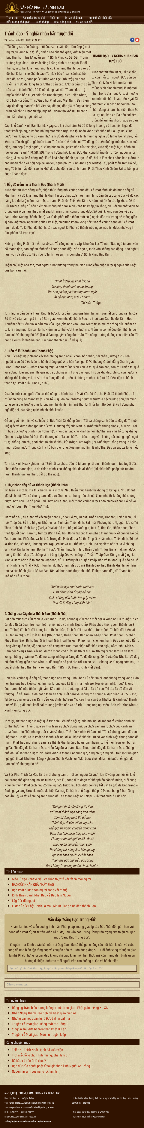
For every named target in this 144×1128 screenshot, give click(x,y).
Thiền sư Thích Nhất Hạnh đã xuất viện (37, 1050)
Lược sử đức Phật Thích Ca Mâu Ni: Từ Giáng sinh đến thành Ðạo (54, 906)
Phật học (55, 18)
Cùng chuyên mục (18, 1042)
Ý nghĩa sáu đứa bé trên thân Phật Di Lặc (39, 1029)
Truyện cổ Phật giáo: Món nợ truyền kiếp (39, 1034)
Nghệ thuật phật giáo (100, 18)
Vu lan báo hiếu (84, 22)
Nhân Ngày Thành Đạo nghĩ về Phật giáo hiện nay (45, 1013)
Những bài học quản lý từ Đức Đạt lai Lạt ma (41, 1018)
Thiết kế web (91, 1116)
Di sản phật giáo (74, 18)
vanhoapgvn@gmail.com (18, 1116)
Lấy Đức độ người (23, 901)
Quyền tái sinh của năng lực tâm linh (36, 1071)
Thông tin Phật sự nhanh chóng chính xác (87, 1126)
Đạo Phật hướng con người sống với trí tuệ (40, 890)
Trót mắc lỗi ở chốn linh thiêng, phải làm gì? (41, 1055)
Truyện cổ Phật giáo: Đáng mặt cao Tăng (39, 1024)
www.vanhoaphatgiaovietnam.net (39, 1121)
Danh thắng (42, 22)
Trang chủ (12, 18)
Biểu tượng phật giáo (18, 22)
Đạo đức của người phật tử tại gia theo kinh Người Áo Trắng (51, 1066)
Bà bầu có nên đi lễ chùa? (29, 1061)
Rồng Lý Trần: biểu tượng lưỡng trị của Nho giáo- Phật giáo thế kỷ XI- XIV (60, 1008)
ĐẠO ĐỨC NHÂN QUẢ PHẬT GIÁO (33, 884)
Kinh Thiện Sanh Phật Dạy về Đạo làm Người (41, 895)
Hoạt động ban (62, 22)
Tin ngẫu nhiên (16, 1000)
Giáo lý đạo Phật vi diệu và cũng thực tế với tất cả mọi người (51, 879)
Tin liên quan (14, 872)
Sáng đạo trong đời (34, 18)
